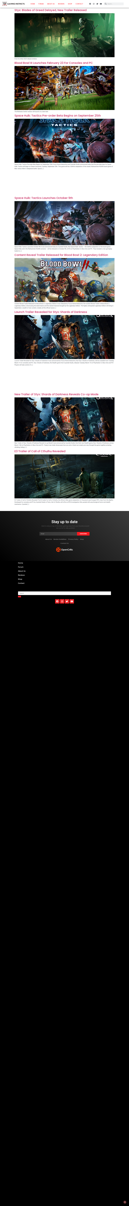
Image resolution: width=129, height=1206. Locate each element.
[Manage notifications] (124, 1202)
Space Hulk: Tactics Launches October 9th (43, 198)
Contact (79, 4)
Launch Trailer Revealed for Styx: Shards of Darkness (50, 312)
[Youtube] (100, 3)
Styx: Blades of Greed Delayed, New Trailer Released (50, 10)
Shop (70, 4)
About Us (51, 4)
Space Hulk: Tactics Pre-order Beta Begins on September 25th (57, 116)
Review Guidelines (60, 539)
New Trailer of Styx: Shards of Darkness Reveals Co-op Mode (56, 394)
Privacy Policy (73, 539)
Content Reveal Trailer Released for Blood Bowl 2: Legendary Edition (61, 255)
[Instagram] (93, 3)
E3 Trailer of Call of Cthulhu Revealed (39, 451)
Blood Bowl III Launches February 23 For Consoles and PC (53, 63)
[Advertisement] (64, 183)
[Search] (19, 596)
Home (33, 4)
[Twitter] (97, 3)
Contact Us (64, 543)
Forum (41, 4)
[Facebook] (90, 3)
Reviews (61, 4)
